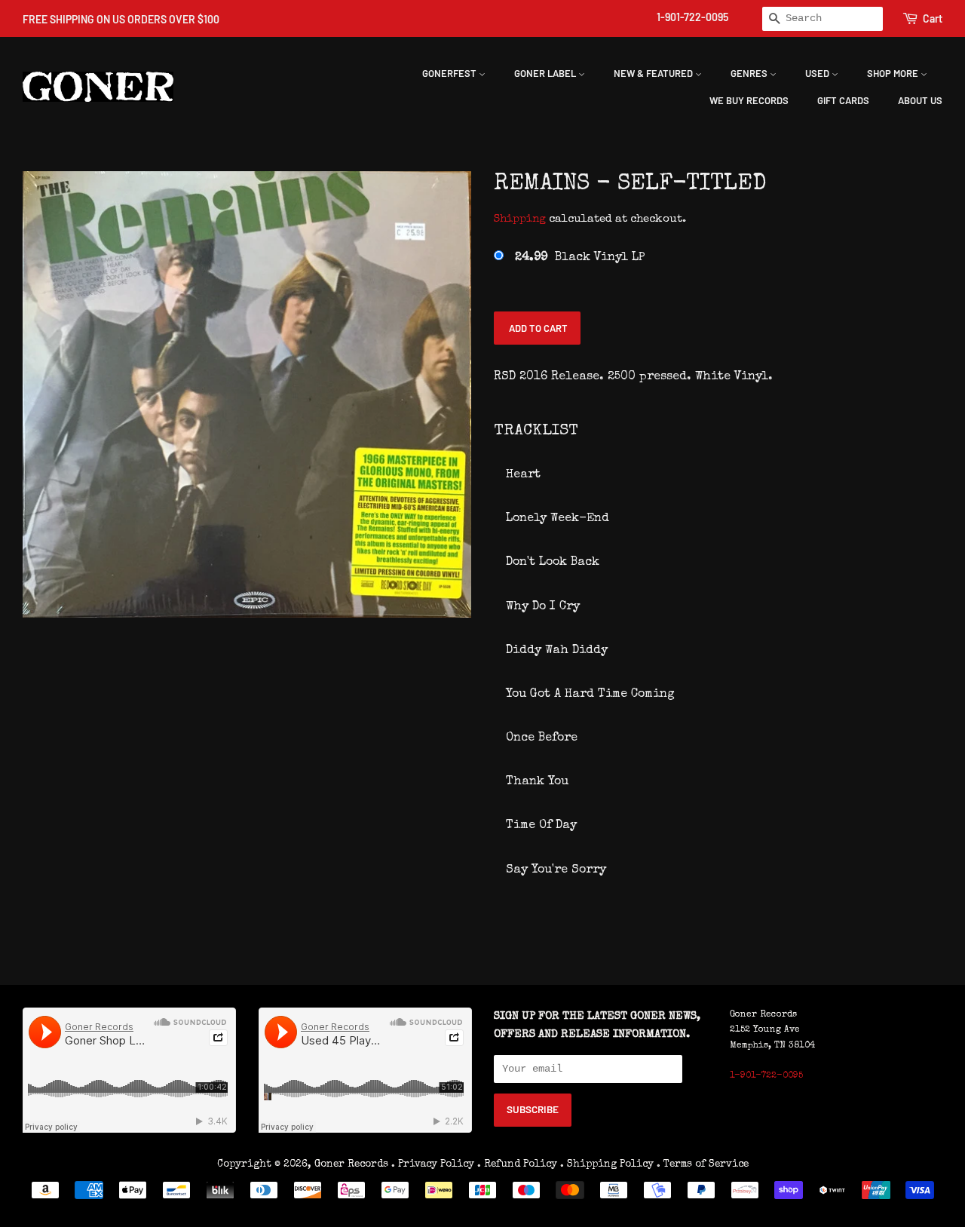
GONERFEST (450, 73)
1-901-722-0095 (692, 17)
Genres (750, 73)
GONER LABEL (546, 73)
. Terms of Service (703, 1164)
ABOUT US (920, 100)
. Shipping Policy (607, 1164)
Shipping (520, 219)
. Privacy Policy (432, 1164)
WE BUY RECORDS (749, 100)
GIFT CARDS (843, 100)
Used (818, 73)
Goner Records (352, 1164)
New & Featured (654, 73)
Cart (932, 18)
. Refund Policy (517, 1164)
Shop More (894, 73)
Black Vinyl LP (580, 258)
